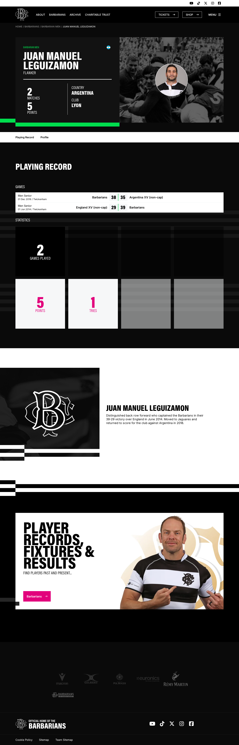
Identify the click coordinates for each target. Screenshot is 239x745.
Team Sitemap (64, 739)
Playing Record (24, 137)
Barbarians (57, 14)
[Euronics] (147, 678)
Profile (44, 137)
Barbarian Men (50, 26)
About (40, 14)
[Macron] (62, 678)
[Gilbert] (91, 678)
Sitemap (44, 739)
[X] (205, 3)
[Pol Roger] (119, 678)
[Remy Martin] (176, 678)
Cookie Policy (24, 739)
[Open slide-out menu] (215, 14)
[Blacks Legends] (62, 695)
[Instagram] (212, 3)
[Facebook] (219, 3)
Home (18, 26)
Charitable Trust (97, 14)
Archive (75, 14)
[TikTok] (198, 3)
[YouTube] (191, 3)
